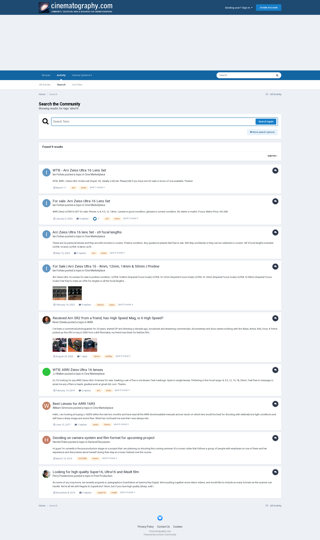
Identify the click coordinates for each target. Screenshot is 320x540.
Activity (61, 75)
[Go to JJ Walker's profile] (46, 372)
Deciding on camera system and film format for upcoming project (103, 438)
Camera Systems (81, 75)
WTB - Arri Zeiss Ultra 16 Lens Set (79, 170)
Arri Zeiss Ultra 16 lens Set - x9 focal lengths (87, 232)
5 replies (84, 218)
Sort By (272, 156)
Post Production (103, 475)
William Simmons (63, 407)
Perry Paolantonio (63, 475)
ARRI (90, 322)
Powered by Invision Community (160, 534)
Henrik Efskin (60, 441)
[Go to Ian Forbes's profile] (46, 172)
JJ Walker (58, 373)
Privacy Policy (146, 526)
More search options (263, 132)
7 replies (82, 424)
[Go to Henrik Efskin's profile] (46, 440)
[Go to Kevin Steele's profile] (46, 320)
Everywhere (262, 75)
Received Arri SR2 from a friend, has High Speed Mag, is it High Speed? (108, 318)
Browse (46, 75)
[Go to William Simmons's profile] (46, 406)
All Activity (44, 84)
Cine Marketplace (95, 174)
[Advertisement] (160, 43)
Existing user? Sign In (238, 7)
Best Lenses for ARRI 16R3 (74, 404)
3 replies (86, 304)
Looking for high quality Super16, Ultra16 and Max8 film (96, 472)
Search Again (266, 121)
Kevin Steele (60, 322)
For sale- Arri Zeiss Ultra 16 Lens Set (81, 201)
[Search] (277, 75)
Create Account (268, 7)
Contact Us (163, 526)
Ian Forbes (59, 174)
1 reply (83, 356)
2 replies (81, 253)
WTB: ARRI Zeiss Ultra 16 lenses (78, 370)
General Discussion (99, 441)
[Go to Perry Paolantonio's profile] (46, 474)
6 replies (86, 390)
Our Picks (77, 84)
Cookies (177, 526)
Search (61, 84)
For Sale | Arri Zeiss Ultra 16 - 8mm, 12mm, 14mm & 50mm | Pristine (106, 266)
